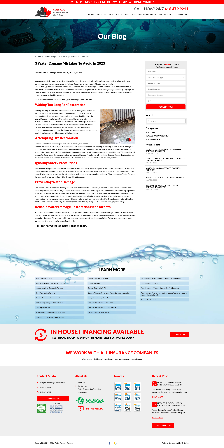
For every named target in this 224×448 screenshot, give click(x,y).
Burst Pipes (151, 132)
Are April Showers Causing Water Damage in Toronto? (162, 187)
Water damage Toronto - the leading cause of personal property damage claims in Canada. (164, 294)
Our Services (115, 14)
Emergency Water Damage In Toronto (49, 288)
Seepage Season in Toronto (98, 278)
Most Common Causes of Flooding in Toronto (163, 170)
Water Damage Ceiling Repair (98, 312)
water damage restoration (46, 87)
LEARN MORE (179, 334)
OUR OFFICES (53, 398)
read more (157, 397)
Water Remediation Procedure (140, 14)
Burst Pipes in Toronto (44, 278)
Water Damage (49, 72)
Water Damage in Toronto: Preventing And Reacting (160, 288)
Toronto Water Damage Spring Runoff (102, 308)
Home (91, 14)
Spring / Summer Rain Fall (97, 288)
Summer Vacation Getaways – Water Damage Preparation (109, 293)
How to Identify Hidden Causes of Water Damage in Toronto (165, 161)
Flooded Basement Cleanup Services (49, 298)
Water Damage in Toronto (150, 283)
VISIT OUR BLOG (163, 425)
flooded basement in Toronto (47, 89)
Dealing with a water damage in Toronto (50, 283)
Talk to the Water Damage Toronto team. (61, 225)
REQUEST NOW (166, 107)
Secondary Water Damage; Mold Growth (50, 317)
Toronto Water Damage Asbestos (100, 303)
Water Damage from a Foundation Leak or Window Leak (161, 278)
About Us (101, 14)
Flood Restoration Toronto (45, 293)
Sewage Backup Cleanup (157, 136)
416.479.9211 (176, 9)
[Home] (36, 57)
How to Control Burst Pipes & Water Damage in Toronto (163, 151)
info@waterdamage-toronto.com (52, 383)
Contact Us (182, 14)
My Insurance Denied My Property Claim (50, 312)
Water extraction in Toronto (151, 300)
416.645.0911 (45, 392)
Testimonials (166, 14)
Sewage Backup (94, 283)
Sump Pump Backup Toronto (98, 298)
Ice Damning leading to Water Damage (49, 303)
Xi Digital (185, 443)
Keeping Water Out (43, 308)
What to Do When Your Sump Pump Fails (165, 179)
